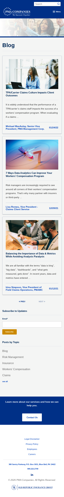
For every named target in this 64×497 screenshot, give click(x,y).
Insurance (8, 363)
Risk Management (12, 357)
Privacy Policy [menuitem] (32, 444)
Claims (6, 375)
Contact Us (32, 417)
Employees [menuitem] (32, 449)
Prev (23, 302)
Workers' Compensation (16, 369)
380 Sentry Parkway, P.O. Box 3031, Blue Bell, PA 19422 (32, 464)
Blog (5, 351)
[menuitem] (32, 474)
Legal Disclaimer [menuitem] (32, 439)
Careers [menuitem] (32, 454)
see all (5, 381)
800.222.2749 (32, 469)
